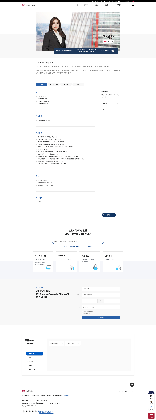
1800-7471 (117, 1)
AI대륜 (133, 1)
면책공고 (43, 395)
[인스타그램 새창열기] (35, 412)
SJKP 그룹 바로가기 (122, 391)
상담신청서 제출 (101, 317)
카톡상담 (151, 403)
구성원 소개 (107, 5)
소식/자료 (118, 5)
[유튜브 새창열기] (32, 412)
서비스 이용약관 (25, 395)
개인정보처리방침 (35, 395)
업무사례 (86, 5)
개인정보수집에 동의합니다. (88, 311)
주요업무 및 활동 (54, 84)
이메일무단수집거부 (57, 395)
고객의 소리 (106, 1)
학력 (78, 84)
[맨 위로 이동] (132, 385)
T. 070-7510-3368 (106, 51)
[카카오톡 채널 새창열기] (29, 412)
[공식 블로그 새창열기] (26, 412)
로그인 (93, 1)
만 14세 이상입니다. (87, 313)
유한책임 (49, 395)
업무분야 (97, 5)
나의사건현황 (99, 1)
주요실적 (66, 84)
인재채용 (126, 1)
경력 (42, 84)
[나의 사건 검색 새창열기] (23, 412)
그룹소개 (75, 5)
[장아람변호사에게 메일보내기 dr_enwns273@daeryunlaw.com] (113, 51)
